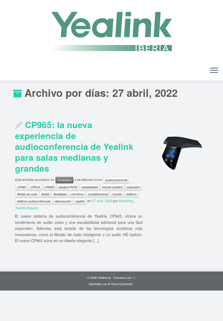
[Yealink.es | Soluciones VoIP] (111, 31)
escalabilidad (90, 187)
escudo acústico (112, 187)
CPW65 (49, 187)
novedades (64, 180)
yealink (80, 201)
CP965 (21, 187)
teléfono (131, 194)
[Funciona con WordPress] (134, 276)
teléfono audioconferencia (33, 201)
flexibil (45, 194)
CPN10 (35, 187)
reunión (117, 194)
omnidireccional (98, 194)
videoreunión (63, 201)
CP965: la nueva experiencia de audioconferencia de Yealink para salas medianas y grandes (74, 146)
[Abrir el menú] (214, 71)
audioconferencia (116, 180)
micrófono (77, 194)
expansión (133, 187)
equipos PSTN (68, 187)
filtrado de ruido (27, 194)
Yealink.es (104, 277)
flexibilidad (60, 194)
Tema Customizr (122, 284)
